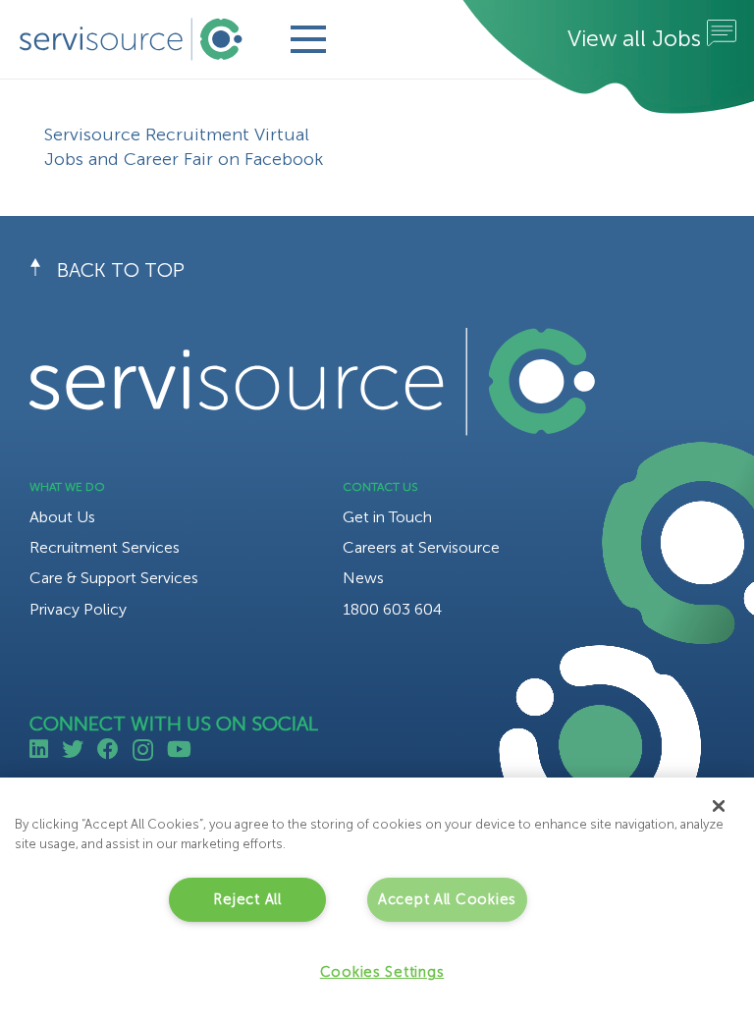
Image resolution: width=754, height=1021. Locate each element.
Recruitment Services (104, 547)
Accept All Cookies (447, 899)
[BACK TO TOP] (43, 270)
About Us (62, 517)
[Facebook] (108, 749)
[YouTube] (179, 749)
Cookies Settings (382, 972)
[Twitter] (72, 749)
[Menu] (308, 39)
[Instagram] (143, 750)
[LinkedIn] (38, 749)
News (363, 577)
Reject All (247, 899)
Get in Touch (387, 517)
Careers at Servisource (421, 547)
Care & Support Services (113, 577)
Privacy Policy (78, 609)
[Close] (719, 806)
